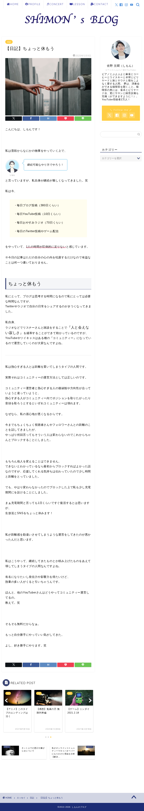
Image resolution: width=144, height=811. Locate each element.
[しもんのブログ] (72, 27)
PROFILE (34, 4)
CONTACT (101, 4)
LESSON (79, 4)
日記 (9, 42)
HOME (14, 4)
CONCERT (56, 4)
